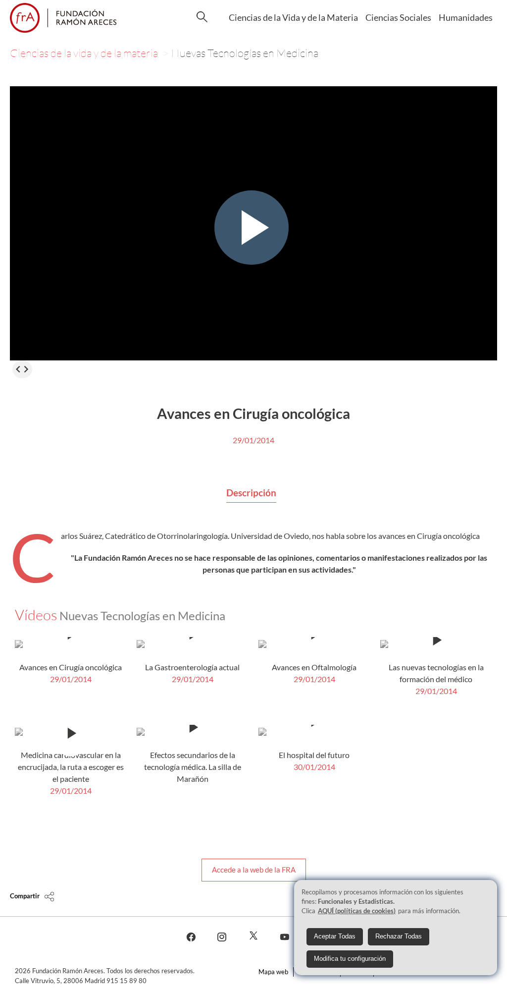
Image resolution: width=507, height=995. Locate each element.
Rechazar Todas (398, 936)
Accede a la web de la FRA (254, 869)
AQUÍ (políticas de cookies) (357, 911)
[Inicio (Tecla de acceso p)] (63, 18)
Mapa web (273, 972)
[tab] (251, 493)
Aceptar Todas (334, 936)
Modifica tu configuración (350, 958)
